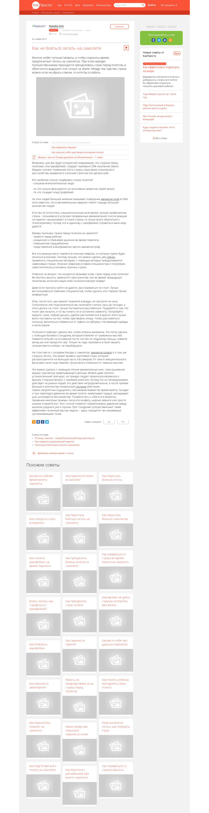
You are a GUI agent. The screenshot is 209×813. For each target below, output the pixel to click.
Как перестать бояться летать (112, 478)
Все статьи (161, 138)
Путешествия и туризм (50, 12)
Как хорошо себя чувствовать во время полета (78, 152)
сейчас (111, 257)
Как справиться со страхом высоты (114, 768)
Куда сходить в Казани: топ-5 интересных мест (159, 129)
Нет (123, 421)
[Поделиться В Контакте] (38, 422)
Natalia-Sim (56, 26)
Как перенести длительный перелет (54, 441)
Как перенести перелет (75, 642)
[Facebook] (153, 40)
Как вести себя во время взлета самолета (41, 479)
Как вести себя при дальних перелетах (115, 642)
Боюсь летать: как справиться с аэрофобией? (41, 605)
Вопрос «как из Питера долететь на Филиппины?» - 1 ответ (70, 157)
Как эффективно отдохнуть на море (161, 69)
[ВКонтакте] (165, 40)
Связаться (172, 26)
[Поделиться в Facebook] (42, 422)
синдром (80, 386)
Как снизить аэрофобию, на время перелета (40, 562)
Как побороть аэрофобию (38, 646)
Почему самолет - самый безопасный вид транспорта (64, 438)
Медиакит (150, 26)
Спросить (119, 26)
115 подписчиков (70, 34)
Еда (59, 5)
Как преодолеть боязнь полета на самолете (77, 562)
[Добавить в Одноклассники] (34, 422)
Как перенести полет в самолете (79, 478)
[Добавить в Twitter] (47, 422)
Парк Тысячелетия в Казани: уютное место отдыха (158, 107)
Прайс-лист (161, 26)
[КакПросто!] (42, 5)
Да (109, 421)
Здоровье (88, 5)
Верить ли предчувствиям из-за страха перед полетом (80, 685)
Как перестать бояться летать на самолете (78, 519)
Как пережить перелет (64, 147)
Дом (77, 5)
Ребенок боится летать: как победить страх (116, 726)
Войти (152, 5)
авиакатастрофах (101, 352)
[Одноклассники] (170, 40)
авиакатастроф (110, 199)
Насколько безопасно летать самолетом (57, 444)
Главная (35, 12)
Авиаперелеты (68, 12)
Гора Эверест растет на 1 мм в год (159, 95)
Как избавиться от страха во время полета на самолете (115, 558)
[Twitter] (159, 40)
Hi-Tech (68, 5)
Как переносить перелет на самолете (39, 726)
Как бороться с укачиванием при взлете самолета (77, 773)
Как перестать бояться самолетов (115, 517)
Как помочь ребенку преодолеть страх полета (115, 683)
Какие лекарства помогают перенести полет (77, 730)
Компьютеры (103, 5)
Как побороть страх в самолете (42, 521)
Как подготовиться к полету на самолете (42, 768)
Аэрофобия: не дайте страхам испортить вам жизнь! (116, 601)
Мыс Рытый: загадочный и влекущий (157, 118)
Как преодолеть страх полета (76, 603)
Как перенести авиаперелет (39, 685)
